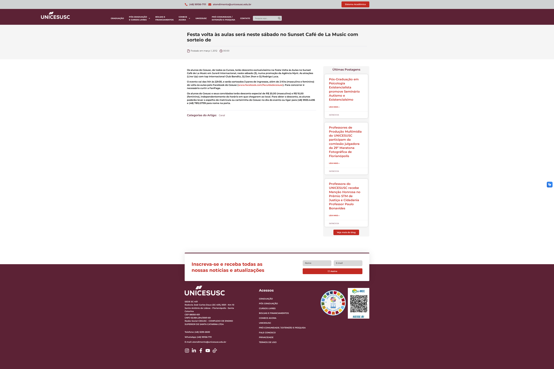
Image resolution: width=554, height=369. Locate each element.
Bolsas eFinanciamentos (164, 18)
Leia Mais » (334, 107)
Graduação (117, 18)
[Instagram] (187, 350)
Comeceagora (183, 18)
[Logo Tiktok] (214, 350)
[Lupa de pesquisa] (279, 18)
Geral (222, 115)
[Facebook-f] (201, 350)
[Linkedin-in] (194, 350)
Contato (245, 18)
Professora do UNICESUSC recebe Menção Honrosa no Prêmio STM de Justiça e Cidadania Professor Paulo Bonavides (344, 196)
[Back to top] (546, 349)
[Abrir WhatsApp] (546, 361)
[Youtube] (207, 350)
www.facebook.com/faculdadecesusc (260, 85)
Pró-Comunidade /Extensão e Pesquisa (223, 18)
